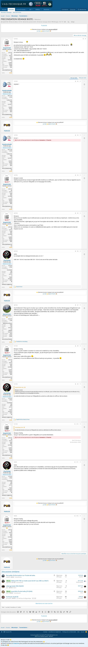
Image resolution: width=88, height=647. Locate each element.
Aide (78, 632)
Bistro (14, 587)
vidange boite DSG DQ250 (15, 586)
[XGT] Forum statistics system (44, 636)
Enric (7, 593)
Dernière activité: (30, 22)
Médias (37, 9)
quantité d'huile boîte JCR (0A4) (21, 591)
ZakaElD (8, 577)
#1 (85, 38)
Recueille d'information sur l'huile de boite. (20, 575)
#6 (77, 251)
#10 (77, 424)
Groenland (9, 270)
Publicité (7, 131)
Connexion (42, 140)
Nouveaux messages (6, 12)
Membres (46, 9)
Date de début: (16, 22)
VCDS (10, 73)
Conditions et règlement (55, 632)
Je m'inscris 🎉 (47, 31)
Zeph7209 (8, 582)
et (21, 341)
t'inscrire (16, 643)
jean (7, 587)
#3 (77, 135)
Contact (45, 632)
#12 (77, 516)
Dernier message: (44, 22)
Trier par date (73, 78)
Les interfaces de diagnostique (23, 598)
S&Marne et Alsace (7, 323)
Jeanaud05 (8, 598)
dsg (68, 22)
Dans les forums (17, 12)
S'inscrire (48, 140)
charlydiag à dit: (19, 427)
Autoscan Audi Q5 (12, 597)
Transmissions (18, 577)
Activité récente (20, 9)
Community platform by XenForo (44, 635)
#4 (77, 175)
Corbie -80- (9, 100)
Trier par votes (82, 78)
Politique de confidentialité (69, 632)
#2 (77, 81)
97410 (10, 55)
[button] (27, 9)
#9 (77, 384)
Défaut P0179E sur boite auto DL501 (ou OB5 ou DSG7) (29, 581)
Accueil (4, 9)
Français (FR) (8, 632)
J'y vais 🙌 (39, 31)
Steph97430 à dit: (19, 387)
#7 (77, 305)
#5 (77, 213)
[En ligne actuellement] (7, 258)
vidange (73, 22)
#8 (77, 346)
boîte (65, 22)
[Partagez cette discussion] (83, 39)
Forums (11, 9)
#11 (77, 462)
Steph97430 (5, 22)
